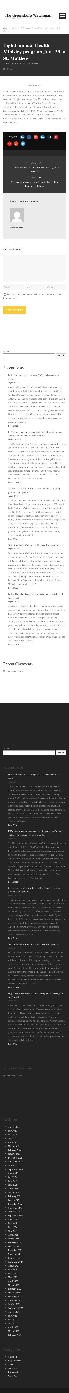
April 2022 (13, 1327)
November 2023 (15, 1254)
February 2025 (14, 1196)
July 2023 (12, 1269)
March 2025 (13, 1192)
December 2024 (15, 1203)
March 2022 (13, 1331)
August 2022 (14, 1311)
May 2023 (12, 1277)
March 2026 (13, 1146)
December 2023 (15, 1250)
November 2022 (15, 1300)
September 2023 (15, 1261)
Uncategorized (14, 1372)
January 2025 (14, 1200)
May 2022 (12, 1323)
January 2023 (14, 1292)
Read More (13, 425)
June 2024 (12, 1227)
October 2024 (14, 1211)
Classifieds (12, 1356)
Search (6, 351)
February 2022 (14, 1334)
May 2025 (12, 1184)
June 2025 (12, 1180)
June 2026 (12, 1134)
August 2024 (14, 1219)
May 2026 (12, 1138)
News (14, 28)
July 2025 (12, 1176)
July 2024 (12, 1223)
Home (5, 28)
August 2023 (14, 1265)
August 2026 (14, 1126)
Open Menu (62, 16)
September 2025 (15, 1169)
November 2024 (15, 1207)
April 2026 (13, 1142)
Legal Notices (14, 1360)
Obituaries (12, 1368)
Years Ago (12, 1375)
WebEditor (21, 63)
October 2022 (14, 1304)
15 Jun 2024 (8, 63)
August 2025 (14, 1173)
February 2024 (14, 1242)
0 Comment (34, 63)
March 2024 (13, 1238)
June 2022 (12, 1319)
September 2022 (15, 1307)
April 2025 (13, 1188)
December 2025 (15, 1157)
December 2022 (15, 1296)
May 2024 (12, 1230)
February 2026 (14, 1150)
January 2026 (14, 1153)
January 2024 (14, 1246)
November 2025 (15, 1161)
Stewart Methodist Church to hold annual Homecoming (33, 545)
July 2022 (12, 1315)
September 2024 (15, 1215)
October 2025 (14, 1165)
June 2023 (12, 1273)
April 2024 (13, 1234)
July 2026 (12, 1130)
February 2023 (14, 1288)
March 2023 (13, 1284)
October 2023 (14, 1257)
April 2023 (13, 1281)
